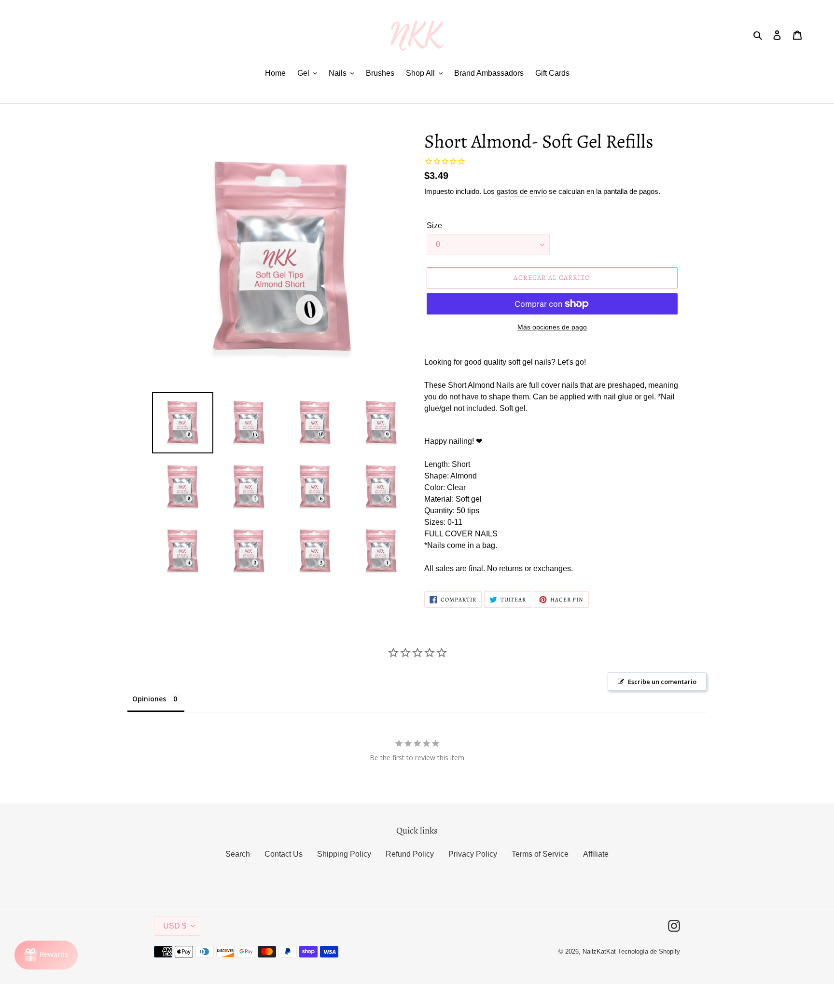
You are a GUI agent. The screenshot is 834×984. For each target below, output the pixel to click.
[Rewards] (46, 955)
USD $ (174, 926)
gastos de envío (522, 191)
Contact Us (283, 854)
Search (237, 854)
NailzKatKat (599, 951)
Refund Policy (410, 854)
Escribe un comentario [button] (662, 681)
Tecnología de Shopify (649, 951)
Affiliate (596, 854)
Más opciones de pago (552, 327)
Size (434, 225)
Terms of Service (540, 854)
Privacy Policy (472, 854)
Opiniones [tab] (149, 698)
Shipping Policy (344, 854)
